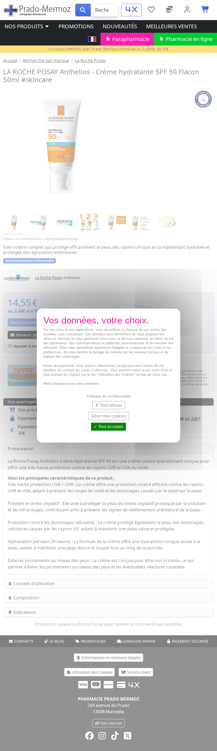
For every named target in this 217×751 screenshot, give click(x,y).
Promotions (76, 26)
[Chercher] (83, 10)
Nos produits (24, 26)
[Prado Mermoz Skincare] (37, 9)
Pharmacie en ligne (188, 39)
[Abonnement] (169, 10)
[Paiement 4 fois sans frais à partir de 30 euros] (131, 10)
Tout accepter (110, 426)
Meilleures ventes (171, 26)
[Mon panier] (205, 10)
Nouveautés (120, 26)
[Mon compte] (187, 10)
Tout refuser (110, 405)
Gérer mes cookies (108, 416)
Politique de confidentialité (108, 396)
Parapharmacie (130, 39)
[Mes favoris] (151, 10)
